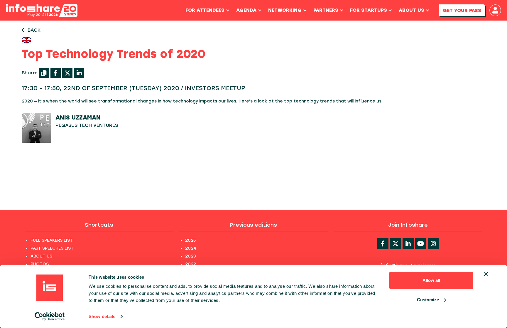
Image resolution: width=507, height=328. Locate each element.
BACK (34, 30)
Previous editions (253, 225)
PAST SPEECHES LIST (52, 248)
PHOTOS (40, 264)
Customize (428, 299)
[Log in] (495, 10)
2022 (190, 264)
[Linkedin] (408, 243)
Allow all (431, 280)
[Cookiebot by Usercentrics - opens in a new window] (49, 316)
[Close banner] (486, 274)
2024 (190, 248)
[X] (67, 73)
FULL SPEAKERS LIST (52, 240)
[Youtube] (420, 243)
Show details (102, 316)
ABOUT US (41, 256)
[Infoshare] (41, 10)
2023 (190, 256)
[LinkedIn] (79, 73)
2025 (190, 240)
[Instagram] (433, 243)
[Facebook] (55, 73)
